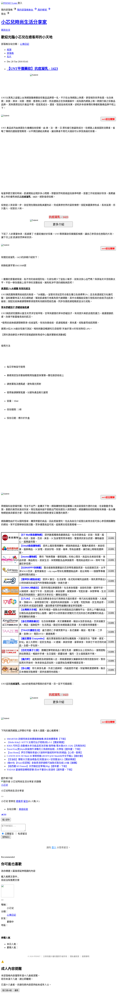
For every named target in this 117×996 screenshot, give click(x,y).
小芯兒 (4, 785)
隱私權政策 (74, 956)
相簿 (9, 50)
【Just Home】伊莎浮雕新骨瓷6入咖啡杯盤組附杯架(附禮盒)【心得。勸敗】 (45, 752)
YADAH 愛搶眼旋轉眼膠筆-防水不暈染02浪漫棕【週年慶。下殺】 (40, 769)
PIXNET (37, 956)
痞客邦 (19, 801)
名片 (9, 56)
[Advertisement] (34, 158)
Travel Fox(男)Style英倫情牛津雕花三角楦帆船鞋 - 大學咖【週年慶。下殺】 (44, 749)
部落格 (10, 53)
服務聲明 (85, 956)
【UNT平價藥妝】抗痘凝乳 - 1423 (32, 68)
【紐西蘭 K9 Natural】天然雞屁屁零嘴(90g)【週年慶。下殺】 (37, 766)
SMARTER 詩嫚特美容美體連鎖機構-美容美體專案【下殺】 (37, 739)
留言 (25, 801)
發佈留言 (6, 837)
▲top (3, 814)
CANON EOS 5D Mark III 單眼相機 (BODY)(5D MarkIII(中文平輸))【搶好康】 (45, 756)
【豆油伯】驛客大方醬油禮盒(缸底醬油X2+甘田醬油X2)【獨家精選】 (42, 759)
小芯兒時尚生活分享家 (24, 22)
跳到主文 (5, 30)
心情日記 (24, 44)
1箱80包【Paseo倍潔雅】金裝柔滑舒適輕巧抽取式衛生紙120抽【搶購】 (42, 763)
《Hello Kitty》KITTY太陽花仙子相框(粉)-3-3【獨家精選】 (36, 742)
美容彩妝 (23, 809)
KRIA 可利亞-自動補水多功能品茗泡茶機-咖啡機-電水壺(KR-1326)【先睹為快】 (47, 746)
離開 (16, 990)
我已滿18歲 (7, 990)
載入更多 (6, 820)
